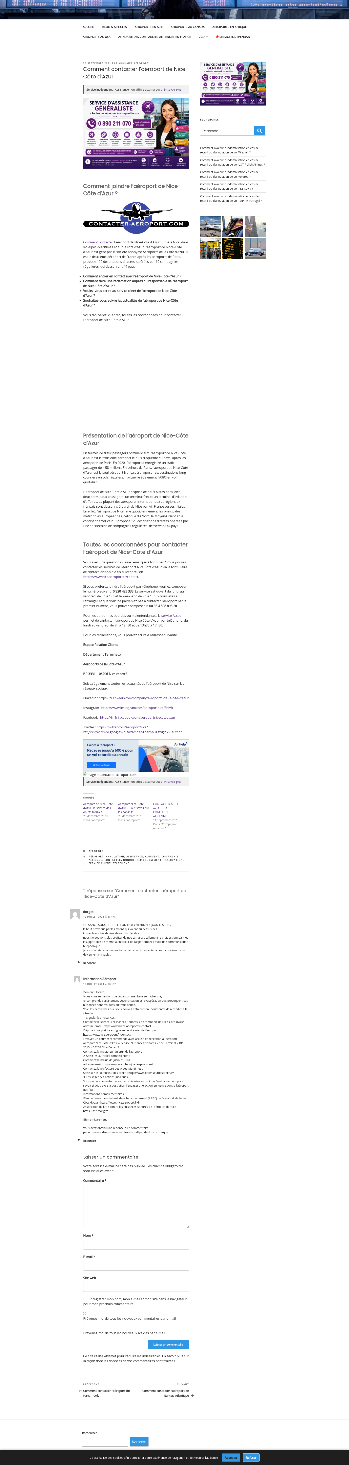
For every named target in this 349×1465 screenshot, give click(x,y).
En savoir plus (172, 89)
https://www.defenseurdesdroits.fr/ (151, 1073)
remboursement (149, 859)
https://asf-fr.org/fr (95, 1111)
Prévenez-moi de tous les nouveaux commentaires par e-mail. (129, 1318)
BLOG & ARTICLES (114, 27)
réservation (173, 859)
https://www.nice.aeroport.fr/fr (120, 1102)
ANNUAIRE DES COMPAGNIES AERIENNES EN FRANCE (154, 37)
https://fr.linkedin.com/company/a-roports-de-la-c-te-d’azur (144, 698)
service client (100, 863)
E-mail (89, 1257)
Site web (89, 1278)
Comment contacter (98, 242)
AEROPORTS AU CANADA (188, 27)
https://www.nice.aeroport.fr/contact (110, 577)
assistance (134, 856)
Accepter (231, 1457)
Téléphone (121, 863)
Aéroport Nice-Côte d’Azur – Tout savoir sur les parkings (133, 808)
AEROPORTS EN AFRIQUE (229, 27)
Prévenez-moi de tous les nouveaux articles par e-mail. (124, 1333)
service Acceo (171, 615)
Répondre (89, 963)
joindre (129, 859)
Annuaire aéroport (134, 63)
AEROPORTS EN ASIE (149, 27)
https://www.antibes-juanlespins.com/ (128, 1064)
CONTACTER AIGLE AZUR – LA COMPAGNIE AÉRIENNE (166, 810)
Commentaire (94, 1180)
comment (152, 856)
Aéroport (96, 850)
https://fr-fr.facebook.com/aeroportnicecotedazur (137, 717)
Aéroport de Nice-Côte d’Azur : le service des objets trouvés (98, 808)
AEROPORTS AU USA (96, 37)
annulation (115, 856)
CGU (202, 37)
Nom (88, 1235)
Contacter (112, 859)
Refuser (251, 1457)
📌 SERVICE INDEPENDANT (233, 37)
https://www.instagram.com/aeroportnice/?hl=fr (137, 708)
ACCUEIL (88, 27)
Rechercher (89, 1433)
